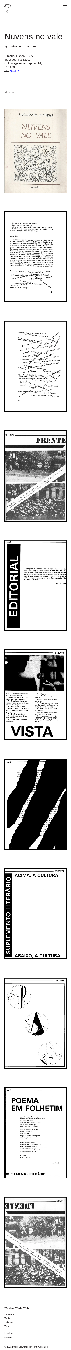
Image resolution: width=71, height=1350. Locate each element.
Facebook (9, 1314)
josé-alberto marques (22, 46)
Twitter (7, 1318)
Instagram (9, 1322)
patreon (8, 1337)
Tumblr (7, 1326)
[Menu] (65, 6)
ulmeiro (9, 92)
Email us (8, 1333)
